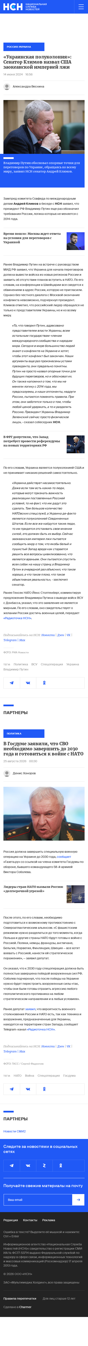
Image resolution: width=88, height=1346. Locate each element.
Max (22, 640)
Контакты (30, 1220)
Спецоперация (52, 664)
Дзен (60, 635)
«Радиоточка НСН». (41, 1029)
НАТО (18, 1076)
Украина (72, 664)
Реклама (48, 1220)
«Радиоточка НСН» (17, 618)
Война (29, 1076)
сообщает (64, 857)
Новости (48, 635)
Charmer (25, 1307)
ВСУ (34, 664)
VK (68, 635)
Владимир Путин (15, 669)
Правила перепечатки (19, 1298)
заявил (30, 1009)
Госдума (69, 1076)
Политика (21, 664)
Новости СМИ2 (14, 1131)
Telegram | (11, 640)
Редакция (10, 1220)
